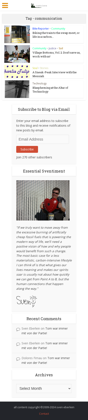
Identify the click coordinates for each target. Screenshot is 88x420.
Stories (44, 68)
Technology (39, 83)
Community (58, 28)
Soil (61, 48)
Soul (35, 68)
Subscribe (27, 149)
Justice (52, 48)
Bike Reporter (40, 28)
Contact (44, 414)
